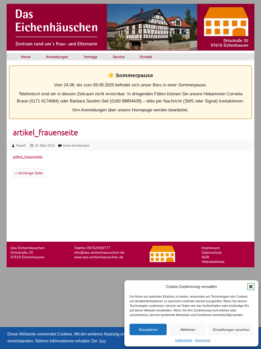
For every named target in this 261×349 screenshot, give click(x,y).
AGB (205, 257)
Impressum (202, 340)
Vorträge (90, 57)
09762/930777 (98, 248)
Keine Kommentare (76, 145)
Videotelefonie (213, 262)
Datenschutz (183, 340)
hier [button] (102, 341)
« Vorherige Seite (29, 173)
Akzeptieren (148, 330)
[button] (250, 286)
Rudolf (20, 145)
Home (26, 57)
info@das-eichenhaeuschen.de (99, 252)
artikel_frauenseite (28, 157)
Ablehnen (187, 330)
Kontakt (146, 57)
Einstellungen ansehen (231, 330)
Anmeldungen (57, 57)
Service (119, 57)
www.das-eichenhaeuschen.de (98, 257)
